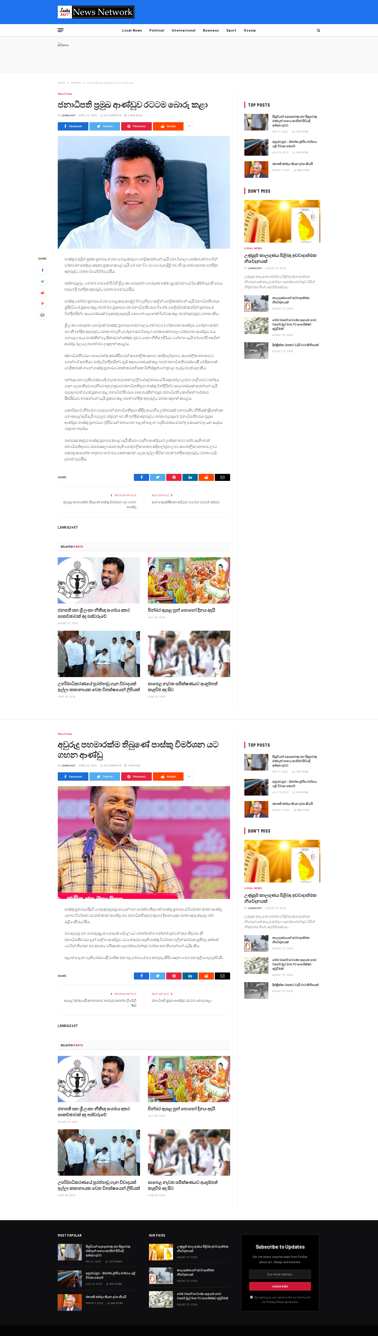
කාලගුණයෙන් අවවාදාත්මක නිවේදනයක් (291, 300)
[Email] (42, 315)
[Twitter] (42, 281)
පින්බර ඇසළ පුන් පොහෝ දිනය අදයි (181, 609)
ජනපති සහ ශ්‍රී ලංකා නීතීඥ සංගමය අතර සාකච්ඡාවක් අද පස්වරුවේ (94, 612)
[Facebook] (42, 270)
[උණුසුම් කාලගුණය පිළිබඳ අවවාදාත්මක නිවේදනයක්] (282, 221)
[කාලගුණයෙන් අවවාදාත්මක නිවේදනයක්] (256, 303)
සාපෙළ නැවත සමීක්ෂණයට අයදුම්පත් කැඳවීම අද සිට (183, 686)
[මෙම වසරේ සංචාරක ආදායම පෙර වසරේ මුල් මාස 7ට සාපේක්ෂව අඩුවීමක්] (256, 325)
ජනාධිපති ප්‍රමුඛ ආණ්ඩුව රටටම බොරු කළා (182, 1000)
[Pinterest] (42, 303)
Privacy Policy (275, 1302)
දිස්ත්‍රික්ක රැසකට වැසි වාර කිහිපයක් (295, 345)
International (184, 30)
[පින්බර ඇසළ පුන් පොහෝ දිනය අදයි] (189, 580)
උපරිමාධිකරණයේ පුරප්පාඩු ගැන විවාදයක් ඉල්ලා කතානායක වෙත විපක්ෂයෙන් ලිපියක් (99, 686)
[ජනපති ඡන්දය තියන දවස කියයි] (256, 169)
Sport (231, 30)
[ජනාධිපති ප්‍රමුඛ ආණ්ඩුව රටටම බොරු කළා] (144, 192)
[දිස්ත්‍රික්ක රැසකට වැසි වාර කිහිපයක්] (256, 350)
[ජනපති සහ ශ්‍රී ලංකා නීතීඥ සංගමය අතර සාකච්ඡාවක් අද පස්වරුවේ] (99, 580)
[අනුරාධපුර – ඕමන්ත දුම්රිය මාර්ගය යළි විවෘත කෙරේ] (256, 147)
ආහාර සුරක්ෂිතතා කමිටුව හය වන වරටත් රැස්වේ (186, 502)
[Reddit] (42, 292)
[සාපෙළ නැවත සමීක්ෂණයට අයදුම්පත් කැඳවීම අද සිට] (189, 654)
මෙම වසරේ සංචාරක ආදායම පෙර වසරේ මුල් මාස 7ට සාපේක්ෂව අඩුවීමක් (294, 324)
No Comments (112, 115)
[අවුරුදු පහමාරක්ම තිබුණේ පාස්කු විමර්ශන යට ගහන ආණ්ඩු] (144, 842)
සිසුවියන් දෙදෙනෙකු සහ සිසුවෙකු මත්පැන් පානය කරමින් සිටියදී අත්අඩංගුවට (294, 121)
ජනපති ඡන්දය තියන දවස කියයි (292, 164)
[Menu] (60, 30)
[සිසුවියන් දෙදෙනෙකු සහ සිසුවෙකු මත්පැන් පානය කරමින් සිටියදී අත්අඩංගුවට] (256, 122)
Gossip (250, 30)
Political (156, 30)
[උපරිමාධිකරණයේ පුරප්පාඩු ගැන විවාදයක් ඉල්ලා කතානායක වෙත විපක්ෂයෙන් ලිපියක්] (99, 654)
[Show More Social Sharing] (189, 126)
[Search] (318, 30)
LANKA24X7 (68, 115)
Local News (132, 30)
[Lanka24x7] (96, 12)
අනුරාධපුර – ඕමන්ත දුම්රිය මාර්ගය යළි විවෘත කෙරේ (294, 144)
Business (211, 30)
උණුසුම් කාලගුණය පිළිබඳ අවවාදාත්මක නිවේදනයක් (280, 258)
